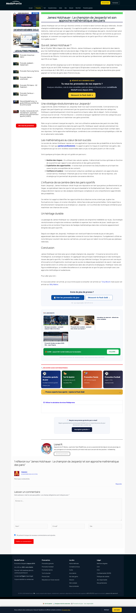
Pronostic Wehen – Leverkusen (26, 78)
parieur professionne (66, 146)
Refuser (106, 610)
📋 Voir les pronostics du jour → (68, 297)
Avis (66, 8)
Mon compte (73, 583)
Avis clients (72, 573)
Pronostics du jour (78, 603)
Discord (71, 8)
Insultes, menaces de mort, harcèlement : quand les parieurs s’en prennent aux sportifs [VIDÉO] (29, 113)
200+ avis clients (27, 567)
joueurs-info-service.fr (112, 593)
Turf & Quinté (48, 603)
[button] (82, 402)
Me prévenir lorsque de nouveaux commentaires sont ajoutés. (36, 535)
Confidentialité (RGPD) (104, 573)
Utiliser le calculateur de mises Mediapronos (60, 402)
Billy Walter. (54, 284)
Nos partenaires (102, 583)
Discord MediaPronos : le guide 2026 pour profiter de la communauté (29, 103)
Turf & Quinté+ (46, 573)
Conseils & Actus (52, 8)
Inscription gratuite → (82, 429)
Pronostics (38, 8)
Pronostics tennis (47, 570)
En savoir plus (66, 610)
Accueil (30, 8)
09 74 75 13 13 (90, 593)
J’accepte (117, 610)
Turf (45, 8)
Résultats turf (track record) (50, 580)
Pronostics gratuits (88, 8)
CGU (98, 570)
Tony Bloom (106, 282)
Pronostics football (47, 567)
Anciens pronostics (62, 454)
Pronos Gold (45, 576)
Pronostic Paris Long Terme (29, 71)
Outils (60, 8)
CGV (98, 567)
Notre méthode (74, 563)
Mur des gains (73, 576)
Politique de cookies (103, 576)
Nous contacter (74, 586)
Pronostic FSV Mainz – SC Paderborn (28, 86)
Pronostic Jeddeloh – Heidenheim (27, 64)
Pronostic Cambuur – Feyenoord (27, 94)
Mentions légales (102, 563)
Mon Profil (78, 8)
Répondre (119, 484)
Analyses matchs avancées (62, 603)
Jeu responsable (102, 580)
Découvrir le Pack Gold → (82, 95)
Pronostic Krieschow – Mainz (27, 56)
